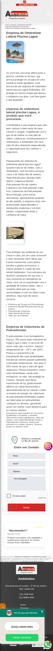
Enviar (26, 507)
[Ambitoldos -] (17, 20)
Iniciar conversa (22, 637)
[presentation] (5, 535)
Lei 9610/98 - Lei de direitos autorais (32, 561)
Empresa (24, 608)
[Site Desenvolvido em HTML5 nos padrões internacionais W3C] (24, 644)
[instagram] (24, 2)
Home (23, 605)
